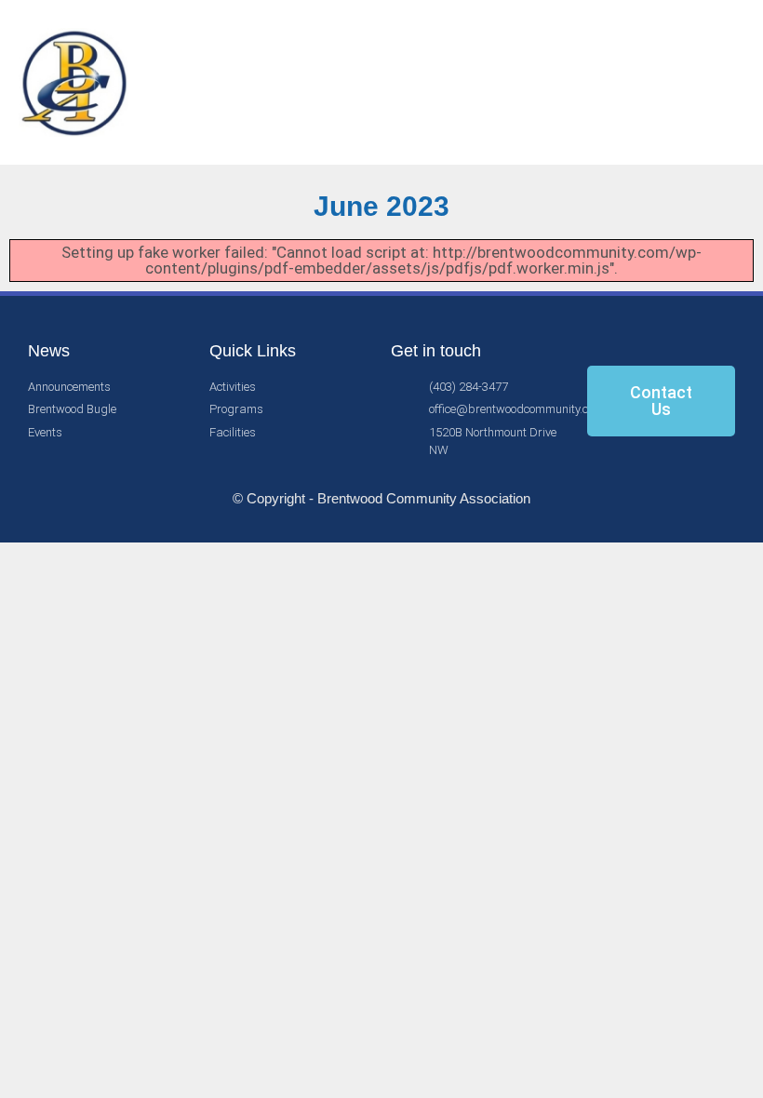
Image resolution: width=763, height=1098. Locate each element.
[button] (697, 82)
